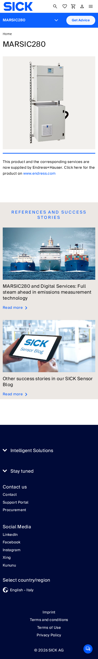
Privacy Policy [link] (49, 635)
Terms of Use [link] (49, 627)
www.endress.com (39, 173)
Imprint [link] (49, 612)
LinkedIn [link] (10, 535)
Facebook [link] (12, 542)
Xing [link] (7, 558)
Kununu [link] (9, 566)
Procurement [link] (14, 510)
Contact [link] (10, 495)
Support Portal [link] (15, 503)
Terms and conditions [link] (49, 620)
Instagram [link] (12, 550)
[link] (18, 6)
